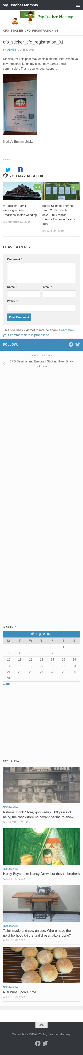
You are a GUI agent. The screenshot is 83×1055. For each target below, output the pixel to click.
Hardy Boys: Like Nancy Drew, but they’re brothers (41, 874)
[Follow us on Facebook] (71, 344)
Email (47, 286)
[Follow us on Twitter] (77, 344)
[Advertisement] (33, 401)
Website (12, 301)
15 (77, 187)
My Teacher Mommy (20, 5)
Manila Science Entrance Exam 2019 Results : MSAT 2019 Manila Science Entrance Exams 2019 (58, 215)
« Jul (6, 684)
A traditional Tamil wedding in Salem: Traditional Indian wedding (20, 210)
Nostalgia (10, 807)
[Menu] (78, 5)
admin (11, 49)
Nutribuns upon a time (19, 992)
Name (12, 286)
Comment (14, 259)
